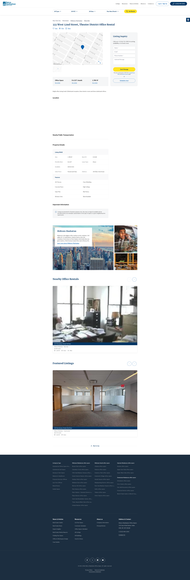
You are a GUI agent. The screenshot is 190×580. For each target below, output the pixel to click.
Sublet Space (56, 489)
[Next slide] (134, 279)
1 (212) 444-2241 (124, 531)
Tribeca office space (100, 492)
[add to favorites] (135, 288)
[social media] (87, 560)
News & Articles (134, 4)
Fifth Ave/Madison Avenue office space (83, 472)
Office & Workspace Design (60, 539)
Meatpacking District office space (104, 482)
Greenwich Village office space (103, 476)
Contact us (151, 4)
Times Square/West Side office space (82, 502)
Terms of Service (125, 74)
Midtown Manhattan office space (81, 463)
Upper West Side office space (125, 472)
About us (143, 4)
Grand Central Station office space (82, 476)
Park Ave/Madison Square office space (105, 485)
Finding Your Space (58, 535)
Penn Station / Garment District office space (84, 492)
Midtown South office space (102, 463)
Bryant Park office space (79, 466)
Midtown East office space (79, 482)
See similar (57, 83)
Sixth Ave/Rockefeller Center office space (83, 499)
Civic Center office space (124, 484)
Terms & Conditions (100, 570)
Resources (125, 4)
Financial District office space (125, 490)
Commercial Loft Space (59, 469)
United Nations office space (80, 505)
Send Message (124, 69)
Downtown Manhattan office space (126, 477)
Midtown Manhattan (76, 21)
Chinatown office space (123, 481)
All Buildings (78, 535)
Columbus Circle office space (80, 469)
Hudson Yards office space (79, 479)
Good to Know (79, 539)
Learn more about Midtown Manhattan (68, 243)
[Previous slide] (129, 279)
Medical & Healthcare (59, 476)
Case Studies (56, 542)
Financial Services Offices (60, 479)
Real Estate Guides (58, 522)
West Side (87, 21)
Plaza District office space (79, 495)
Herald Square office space (102, 479)
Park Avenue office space (79, 489)
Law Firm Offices (57, 482)
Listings (118, 4)
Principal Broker (101, 526)
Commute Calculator (80, 526)
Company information (103, 522)
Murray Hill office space (79, 485)
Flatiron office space (100, 469)
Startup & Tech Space (59, 472)
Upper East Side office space (125, 469)
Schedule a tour (124, 80)
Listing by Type (57, 463)
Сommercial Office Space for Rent (62, 466)
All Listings (78, 532)
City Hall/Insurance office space (126, 487)
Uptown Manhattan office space (125, 463)
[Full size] (99, 62)
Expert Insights (57, 529)
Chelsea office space (100, 466)
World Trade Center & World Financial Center (129, 494)
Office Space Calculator (81, 529)
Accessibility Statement (95, 571)
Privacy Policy (88, 570)
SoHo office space (100, 489)
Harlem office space (122, 466)
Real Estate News (57, 526)
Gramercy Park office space (102, 472)
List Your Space (79, 522)
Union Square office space (102, 495)
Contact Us (122, 535)
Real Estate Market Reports (60, 532)
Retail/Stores (56, 485)
